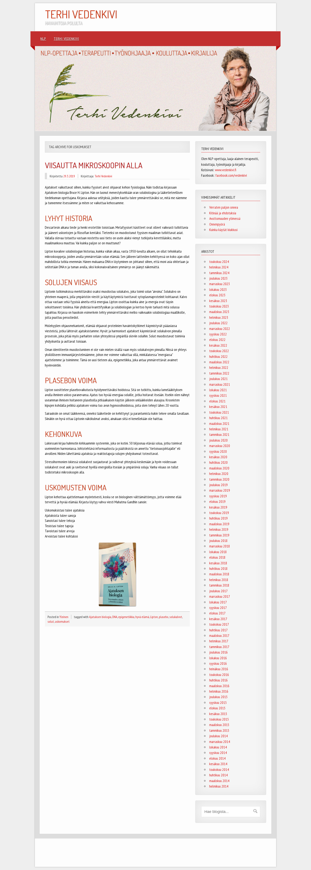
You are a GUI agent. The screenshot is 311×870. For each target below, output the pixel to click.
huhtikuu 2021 (218, 417)
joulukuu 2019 (218, 484)
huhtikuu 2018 (218, 568)
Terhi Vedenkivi (66, 38)
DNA (114, 617)
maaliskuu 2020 (219, 468)
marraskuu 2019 (219, 490)
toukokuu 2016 (219, 674)
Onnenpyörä (217, 224)
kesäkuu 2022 (218, 345)
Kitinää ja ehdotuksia (222, 213)
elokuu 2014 (217, 758)
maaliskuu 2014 (219, 780)
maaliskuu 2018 (219, 574)
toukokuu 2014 (219, 769)
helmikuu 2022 (218, 367)
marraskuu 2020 (219, 445)
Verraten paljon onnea (223, 207)
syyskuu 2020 (218, 451)
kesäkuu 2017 (218, 618)
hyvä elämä (142, 617)
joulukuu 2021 (218, 378)
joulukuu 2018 (218, 540)
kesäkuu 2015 (218, 713)
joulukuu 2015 (218, 696)
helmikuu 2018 (218, 579)
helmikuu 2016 (218, 691)
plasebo (163, 617)
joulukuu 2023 (218, 278)
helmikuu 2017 (218, 641)
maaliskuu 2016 (219, 685)
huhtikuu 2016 (218, 680)
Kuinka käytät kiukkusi (223, 229)
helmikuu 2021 (218, 429)
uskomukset (62, 621)
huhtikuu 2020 (218, 462)
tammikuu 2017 (219, 646)
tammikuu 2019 (219, 535)
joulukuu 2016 (218, 652)
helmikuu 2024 (218, 267)
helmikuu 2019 (218, 529)
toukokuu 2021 (219, 412)
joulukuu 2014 (218, 735)
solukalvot (175, 617)
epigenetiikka (126, 617)
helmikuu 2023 (218, 317)
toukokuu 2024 (219, 261)
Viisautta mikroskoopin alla (93, 165)
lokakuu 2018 (218, 551)
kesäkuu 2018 (218, 563)
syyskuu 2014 (218, 752)
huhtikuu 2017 (218, 630)
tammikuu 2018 (219, 585)
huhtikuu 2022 (218, 356)
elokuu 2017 (217, 613)
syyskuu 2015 (218, 702)
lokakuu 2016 (218, 657)
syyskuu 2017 (218, 607)
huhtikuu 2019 (218, 518)
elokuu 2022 (217, 339)
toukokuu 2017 (219, 624)
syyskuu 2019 (218, 496)
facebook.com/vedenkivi (231, 175)
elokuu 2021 (217, 401)
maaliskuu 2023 (219, 311)
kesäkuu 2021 (218, 406)
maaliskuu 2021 (219, 423)
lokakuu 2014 (218, 747)
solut (51, 621)
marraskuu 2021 (219, 384)
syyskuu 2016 (218, 663)
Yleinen (63, 617)
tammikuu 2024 (219, 272)
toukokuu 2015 (219, 719)
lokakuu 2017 (218, 602)
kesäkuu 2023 (218, 300)
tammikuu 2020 (219, 479)
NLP (43, 38)
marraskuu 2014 (219, 741)
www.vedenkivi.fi (225, 169)
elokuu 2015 (217, 708)
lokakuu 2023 (218, 289)
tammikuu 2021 (219, 434)
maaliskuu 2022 (219, 362)
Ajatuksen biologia (100, 617)
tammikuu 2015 (219, 730)
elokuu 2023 (217, 295)
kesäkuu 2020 (218, 456)
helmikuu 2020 (218, 473)
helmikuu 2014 (218, 786)
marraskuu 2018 (219, 546)
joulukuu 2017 (218, 590)
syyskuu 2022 (218, 334)
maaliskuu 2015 (219, 724)
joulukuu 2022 (218, 322)
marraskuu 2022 (219, 328)
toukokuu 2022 (219, 350)
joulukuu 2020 (218, 440)
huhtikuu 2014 (218, 775)
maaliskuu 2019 (219, 523)
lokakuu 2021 (218, 389)
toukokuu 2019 (219, 512)
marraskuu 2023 (219, 283)
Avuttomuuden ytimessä (224, 218)
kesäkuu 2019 (218, 507)
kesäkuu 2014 (218, 763)
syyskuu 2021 (218, 395)
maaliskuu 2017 (219, 635)
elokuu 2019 (217, 501)
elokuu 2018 (217, 557)
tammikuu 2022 (219, 373)
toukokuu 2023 (219, 306)
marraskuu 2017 (219, 596)
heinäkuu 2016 (218, 668)
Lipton (154, 617)
